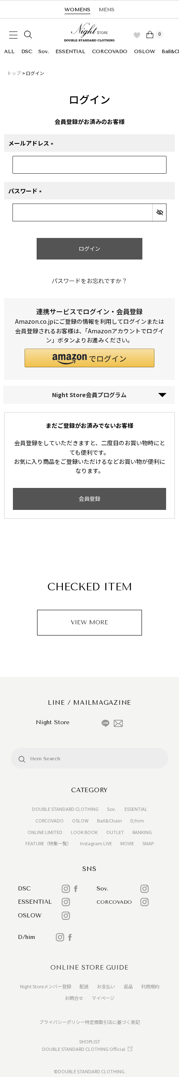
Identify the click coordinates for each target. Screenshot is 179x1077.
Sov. (43, 51)
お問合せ (74, 998)
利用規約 (150, 986)
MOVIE (127, 843)
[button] (89, 358)
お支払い (106, 986)
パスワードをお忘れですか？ (89, 281)
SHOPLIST (89, 1041)
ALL (9, 51)
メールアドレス (33, 143)
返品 (128, 986)
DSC (26, 51)
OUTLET (115, 832)
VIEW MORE (89, 622)
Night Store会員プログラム (89, 395)
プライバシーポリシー (62, 1022)
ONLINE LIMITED (44, 832)
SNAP (148, 843)
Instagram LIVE (96, 843)
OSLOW (144, 51)
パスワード (27, 191)
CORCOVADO (109, 51)
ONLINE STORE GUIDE (89, 967)
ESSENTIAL (70, 51)
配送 (84, 986)
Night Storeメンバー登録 (45, 986)
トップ (14, 73)
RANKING (142, 832)
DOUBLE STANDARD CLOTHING (65, 808)
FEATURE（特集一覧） (48, 843)
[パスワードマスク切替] (159, 212)
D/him (137, 820)
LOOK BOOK (84, 832)
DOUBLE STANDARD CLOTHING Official (83, 1048)
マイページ (103, 998)
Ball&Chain (109, 820)
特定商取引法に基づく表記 (112, 1022)
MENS (106, 9)
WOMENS (77, 9)
